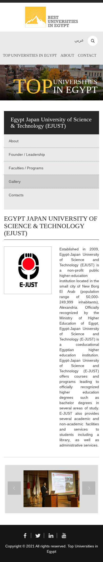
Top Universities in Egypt (30, 55)
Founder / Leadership (27, 154)
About (67, 55)
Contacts (16, 195)
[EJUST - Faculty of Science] (50, 488)
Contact (87, 55)
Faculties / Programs (26, 168)
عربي (79, 40)
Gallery (15, 181)
